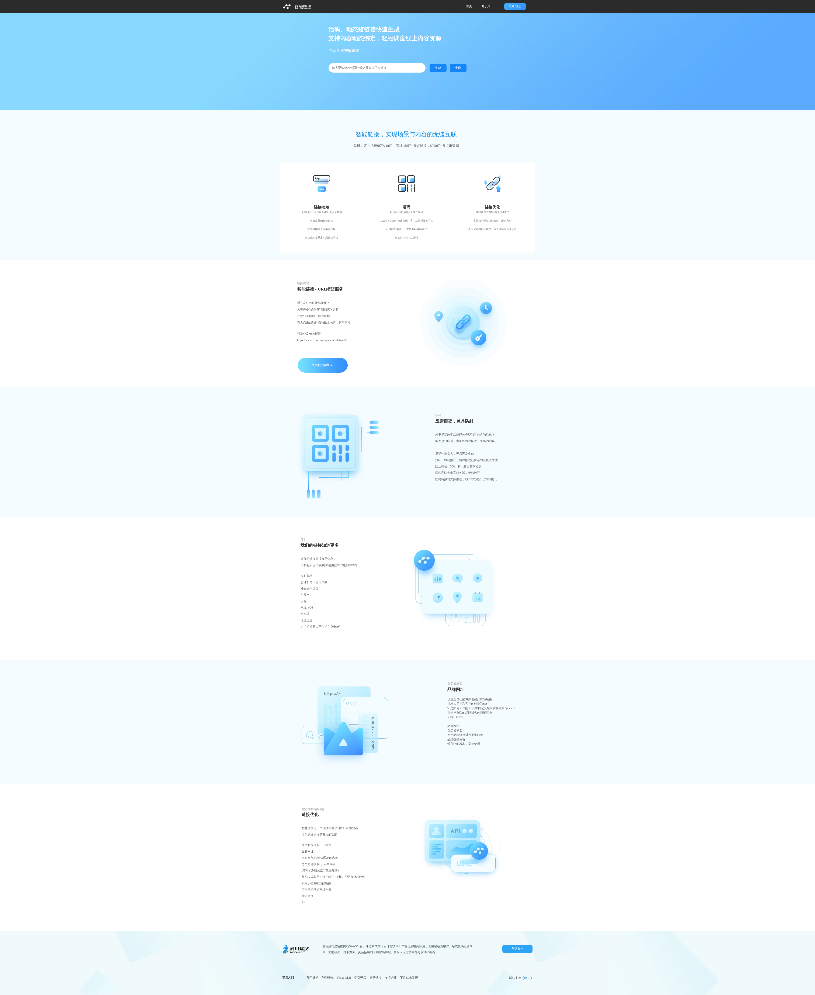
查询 (458, 67)
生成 (438, 67)
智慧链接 (375, 977)
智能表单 (328, 977)
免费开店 (360, 977)
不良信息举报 (409, 977)
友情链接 (391, 977)
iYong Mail (344, 977)
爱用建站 (313, 977)
